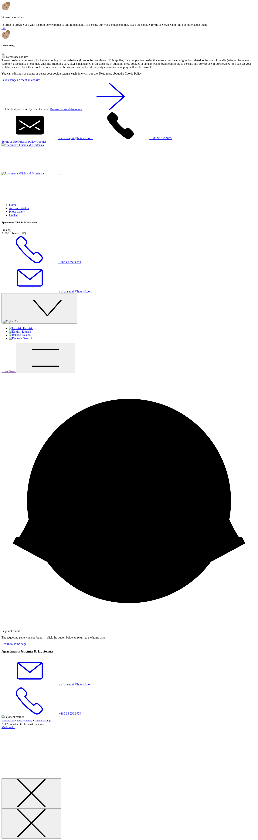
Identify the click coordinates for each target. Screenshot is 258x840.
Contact (13, 215)
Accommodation (19, 208)
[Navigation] (45, 358)
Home (12, 204)
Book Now (9, 371)
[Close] (3, 54)
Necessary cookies (17, 56)
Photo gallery (17, 211)
